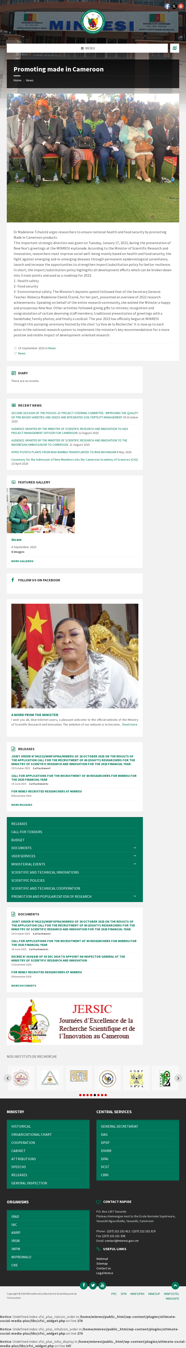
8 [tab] (106, 1095)
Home (18, 80)
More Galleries (22, 561)
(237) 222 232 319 (143, 1231)
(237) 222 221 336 (113, 1236)
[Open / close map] (174, 48)
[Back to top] (175, 1285)
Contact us (103, 1268)
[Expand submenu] (135, 847)
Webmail (102, 1259)
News (30, 80)
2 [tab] (84, 1095)
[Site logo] (93, 35)
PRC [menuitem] (114, 1294)
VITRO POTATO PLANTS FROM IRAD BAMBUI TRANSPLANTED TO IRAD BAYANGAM (63, 452)
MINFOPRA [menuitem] (137, 1294)
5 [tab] (95, 1095)
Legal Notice (104, 1273)
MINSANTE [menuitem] (172, 1298)
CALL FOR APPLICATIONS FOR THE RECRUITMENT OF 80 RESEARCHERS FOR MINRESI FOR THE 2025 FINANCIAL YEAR (74, 778)
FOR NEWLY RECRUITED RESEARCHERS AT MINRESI (46, 791)
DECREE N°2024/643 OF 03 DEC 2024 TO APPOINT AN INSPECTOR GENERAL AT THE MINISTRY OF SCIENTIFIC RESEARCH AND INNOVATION (68, 958)
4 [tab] (91, 1095)
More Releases (21, 804)
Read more (129, 724)
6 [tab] (98, 1095)
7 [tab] (102, 1095)
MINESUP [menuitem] (154, 1294)
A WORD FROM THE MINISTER (34, 714)
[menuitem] (74, 824)
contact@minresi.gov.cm (122, 1241)
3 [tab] (87, 1095)
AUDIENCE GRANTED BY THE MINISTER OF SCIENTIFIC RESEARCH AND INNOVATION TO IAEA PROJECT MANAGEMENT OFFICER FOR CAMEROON (69, 431)
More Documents (23, 985)
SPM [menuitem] (124, 1294)
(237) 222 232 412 (118, 1231)
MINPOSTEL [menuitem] (171, 1294)
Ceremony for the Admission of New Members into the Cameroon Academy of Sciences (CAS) (74, 459)
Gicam (16, 539)
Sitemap (102, 1263)
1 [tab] (80, 1095)
